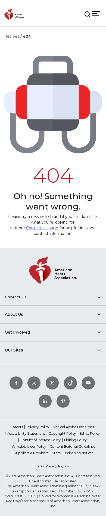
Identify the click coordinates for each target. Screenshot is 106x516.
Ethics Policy (90, 433)
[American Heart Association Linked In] (45, 401)
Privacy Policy (37, 427)
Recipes (11, 36)
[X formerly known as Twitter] (52, 383)
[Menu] (96, 13)
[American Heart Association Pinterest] (63, 401)
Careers (16, 427)
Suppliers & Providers (31, 453)
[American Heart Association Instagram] (34, 383)
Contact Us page (42, 227)
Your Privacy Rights (53, 466)
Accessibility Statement (26, 433)
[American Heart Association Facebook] (16, 383)
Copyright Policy (62, 433)
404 (27, 36)
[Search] (88, 14)
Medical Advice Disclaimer (73, 427)
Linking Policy (75, 440)
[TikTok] (70, 383)
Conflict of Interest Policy (40, 440)
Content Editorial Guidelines (72, 446)
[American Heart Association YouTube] (88, 383)
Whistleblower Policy (29, 446)
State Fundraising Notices (72, 453)
